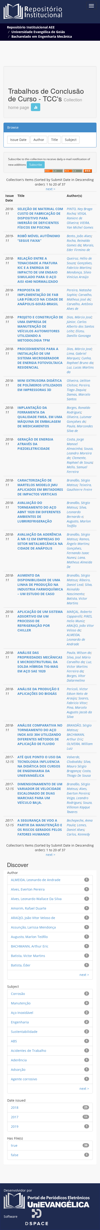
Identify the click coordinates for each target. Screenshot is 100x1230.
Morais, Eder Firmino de (80, 247)
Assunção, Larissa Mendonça (33, 927)
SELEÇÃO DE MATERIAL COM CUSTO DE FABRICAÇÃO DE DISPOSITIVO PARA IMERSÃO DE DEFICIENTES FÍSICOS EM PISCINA (40, 218)
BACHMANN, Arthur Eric (76, 736)
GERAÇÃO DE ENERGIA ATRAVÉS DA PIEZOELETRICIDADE (35, 444)
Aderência (19, 1060)
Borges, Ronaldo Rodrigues (78, 409)
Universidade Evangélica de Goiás (38, 32)
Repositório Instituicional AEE (31, 27)
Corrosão (18, 993)
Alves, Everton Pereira (78, 790)
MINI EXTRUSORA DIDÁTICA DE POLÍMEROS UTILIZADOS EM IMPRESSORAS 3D (39, 385)
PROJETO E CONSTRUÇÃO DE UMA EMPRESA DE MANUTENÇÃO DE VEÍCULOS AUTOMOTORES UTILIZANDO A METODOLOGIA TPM (40, 328)
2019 (14, 1126)
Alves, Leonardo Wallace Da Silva (36, 899)
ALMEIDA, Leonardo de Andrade (76, 639)
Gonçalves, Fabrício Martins (79, 265)
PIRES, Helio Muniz (79, 618)
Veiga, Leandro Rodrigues (77, 800)
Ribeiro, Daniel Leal (78, 582)
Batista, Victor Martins (77, 600)
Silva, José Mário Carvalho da (79, 659)
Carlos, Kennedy (78, 834)
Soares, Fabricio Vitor (78, 700)
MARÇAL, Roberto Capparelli (79, 613)
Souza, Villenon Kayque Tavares (79, 807)
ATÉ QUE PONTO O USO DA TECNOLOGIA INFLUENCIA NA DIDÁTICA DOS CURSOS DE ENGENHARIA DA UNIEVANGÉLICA (39, 766)
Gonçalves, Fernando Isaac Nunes (78, 553)
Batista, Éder (20, 965)
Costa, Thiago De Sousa (79, 773)
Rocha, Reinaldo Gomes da (78, 242)
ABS (14, 1041)
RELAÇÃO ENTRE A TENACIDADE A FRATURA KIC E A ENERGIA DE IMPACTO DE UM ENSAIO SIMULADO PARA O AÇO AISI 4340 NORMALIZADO (37, 270)
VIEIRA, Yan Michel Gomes (80, 225)
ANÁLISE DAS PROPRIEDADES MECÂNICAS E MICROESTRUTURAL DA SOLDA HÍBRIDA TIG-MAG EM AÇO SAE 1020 (39, 661)
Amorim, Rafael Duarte (28, 908)
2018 (14, 1107)
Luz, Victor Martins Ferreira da (79, 666)
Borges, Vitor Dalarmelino (76, 678)
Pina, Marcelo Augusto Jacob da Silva (79, 712)
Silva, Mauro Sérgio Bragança (79, 766)
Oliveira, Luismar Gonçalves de (79, 419)
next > (50, 189)
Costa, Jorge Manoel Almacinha (75, 444)
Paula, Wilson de (79, 652)
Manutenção (20, 1003)
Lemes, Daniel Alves (77, 827)
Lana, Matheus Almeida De (79, 562)
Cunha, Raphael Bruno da (80, 360)
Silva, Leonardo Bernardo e (77, 512)
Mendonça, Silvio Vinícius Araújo (79, 274)
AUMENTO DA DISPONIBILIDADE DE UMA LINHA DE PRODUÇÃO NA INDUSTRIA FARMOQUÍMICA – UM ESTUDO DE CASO (40, 584)
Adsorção (18, 1069)
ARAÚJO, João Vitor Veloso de (80, 627)
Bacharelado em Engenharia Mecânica (41, 36)
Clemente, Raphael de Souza (80, 460)
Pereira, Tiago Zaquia (78, 387)
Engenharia (20, 1022)
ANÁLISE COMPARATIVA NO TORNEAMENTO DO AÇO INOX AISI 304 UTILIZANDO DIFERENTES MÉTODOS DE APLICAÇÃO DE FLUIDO (39, 734)
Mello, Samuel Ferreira (77, 469)
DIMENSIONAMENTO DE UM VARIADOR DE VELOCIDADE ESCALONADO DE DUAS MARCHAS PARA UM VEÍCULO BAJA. (39, 793)
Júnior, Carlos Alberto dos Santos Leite (80, 326)
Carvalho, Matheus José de (79, 296)
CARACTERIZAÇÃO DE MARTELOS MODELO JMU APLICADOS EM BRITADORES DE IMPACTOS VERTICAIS (40, 487)
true (14, 1145)
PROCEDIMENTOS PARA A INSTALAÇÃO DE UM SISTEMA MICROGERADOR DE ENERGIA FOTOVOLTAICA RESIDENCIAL (40, 358)
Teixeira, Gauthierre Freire (79, 487)
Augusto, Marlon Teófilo (29, 937)
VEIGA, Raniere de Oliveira (77, 218)
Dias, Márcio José (79, 317)
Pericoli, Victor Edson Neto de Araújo (77, 693)
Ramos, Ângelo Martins (78, 541)
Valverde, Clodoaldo (74, 759)
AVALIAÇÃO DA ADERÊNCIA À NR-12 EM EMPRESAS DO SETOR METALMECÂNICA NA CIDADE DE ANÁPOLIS (40, 541)
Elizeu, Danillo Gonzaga (79, 333)
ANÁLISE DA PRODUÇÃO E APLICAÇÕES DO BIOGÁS (38, 691)
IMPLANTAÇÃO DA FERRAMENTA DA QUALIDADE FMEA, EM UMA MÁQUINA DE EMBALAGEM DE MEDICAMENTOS (39, 416)
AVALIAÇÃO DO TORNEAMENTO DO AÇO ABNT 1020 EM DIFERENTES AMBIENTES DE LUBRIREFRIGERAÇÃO (39, 511)
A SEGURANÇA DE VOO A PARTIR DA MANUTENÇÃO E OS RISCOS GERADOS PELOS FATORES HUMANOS (39, 827)
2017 (14, 1117)
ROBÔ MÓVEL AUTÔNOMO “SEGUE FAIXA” (38, 238)
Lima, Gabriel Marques (76, 355)
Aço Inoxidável (22, 1012)
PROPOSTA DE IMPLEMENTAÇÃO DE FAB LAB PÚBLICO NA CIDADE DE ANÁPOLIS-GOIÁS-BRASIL (40, 297)
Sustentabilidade (24, 1031)
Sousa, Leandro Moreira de (80, 453)
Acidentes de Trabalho (28, 1050)
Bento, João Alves (79, 236)
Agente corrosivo (24, 1079)
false (14, 1155)
